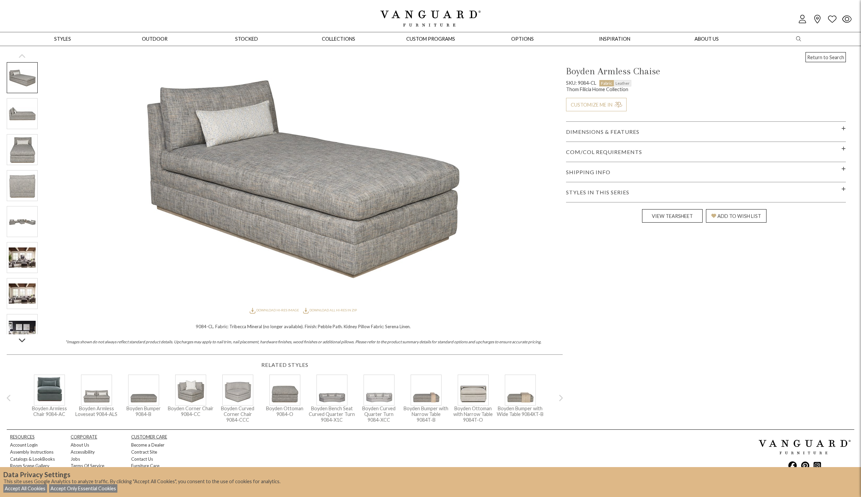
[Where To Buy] (817, 19)
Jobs (75, 459)
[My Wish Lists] (832, 19)
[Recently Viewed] (846, 19)
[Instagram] (817, 465)
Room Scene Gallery (29, 465)
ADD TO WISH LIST (739, 216)
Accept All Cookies (25, 488)
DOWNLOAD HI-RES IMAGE (277, 310)
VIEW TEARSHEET (672, 216)
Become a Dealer (147, 445)
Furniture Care (145, 465)
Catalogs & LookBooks (32, 459)
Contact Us (142, 459)
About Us (80, 445)
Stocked (246, 39)
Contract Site (144, 452)
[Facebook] (792, 465)
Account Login (24, 445)
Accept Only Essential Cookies (83, 488)
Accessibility (83, 452)
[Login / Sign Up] (802, 19)
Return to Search (825, 57)
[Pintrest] (805, 465)
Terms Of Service (87, 465)
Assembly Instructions (31, 452)
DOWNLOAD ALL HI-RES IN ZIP (333, 310)
